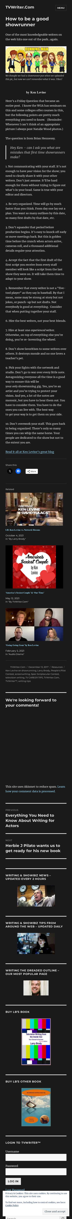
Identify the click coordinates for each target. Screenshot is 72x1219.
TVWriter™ (11, 681)
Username (12, 1151)
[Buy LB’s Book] (36, 1041)
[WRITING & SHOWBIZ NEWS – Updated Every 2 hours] (36, 896)
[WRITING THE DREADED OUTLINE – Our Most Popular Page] (36, 987)
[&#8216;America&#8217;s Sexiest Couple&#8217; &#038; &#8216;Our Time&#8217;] (34, 566)
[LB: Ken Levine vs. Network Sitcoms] (34, 509)
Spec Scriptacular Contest (45, 674)
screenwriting (22, 674)
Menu (61, 8)
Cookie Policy (12, 1205)
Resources (57, 667)
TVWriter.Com (20, 7)
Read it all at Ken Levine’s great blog (30, 451)
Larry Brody (43, 670)
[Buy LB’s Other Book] (36, 1107)
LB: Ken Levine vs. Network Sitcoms (23, 529)
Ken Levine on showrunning (21, 670)
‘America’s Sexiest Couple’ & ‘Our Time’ (25, 592)
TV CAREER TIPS (34, 677)
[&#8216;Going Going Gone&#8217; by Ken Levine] (34, 624)
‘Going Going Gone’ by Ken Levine (22, 645)
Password (12, 1166)
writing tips (24, 681)
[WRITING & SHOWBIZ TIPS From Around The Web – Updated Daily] (36, 943)
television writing (15, 677)
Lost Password (15, 1190)
